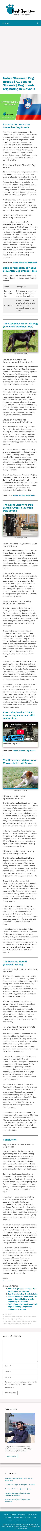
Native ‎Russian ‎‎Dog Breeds (24, 751)
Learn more (11, 1456)
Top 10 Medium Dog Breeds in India (22, 1294)
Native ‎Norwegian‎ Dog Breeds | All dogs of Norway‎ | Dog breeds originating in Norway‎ (22, 1306)
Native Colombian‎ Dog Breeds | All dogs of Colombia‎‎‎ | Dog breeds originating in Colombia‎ (22, 1298)
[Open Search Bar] (38, 23)
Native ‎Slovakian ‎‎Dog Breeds (25, 262)
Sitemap (27, 1517)
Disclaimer (8, 1517)
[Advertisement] (20, 47)
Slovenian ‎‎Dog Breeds (8, 1280)
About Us (13, 1515)
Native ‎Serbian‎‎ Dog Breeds (24, 495)
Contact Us (22, 1515)
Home (6, 1515)
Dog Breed (8, 1314)
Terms (34, 1517)
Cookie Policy (32, 1515)
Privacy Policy (18, 1517)
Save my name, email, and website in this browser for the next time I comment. (21, 1384)
